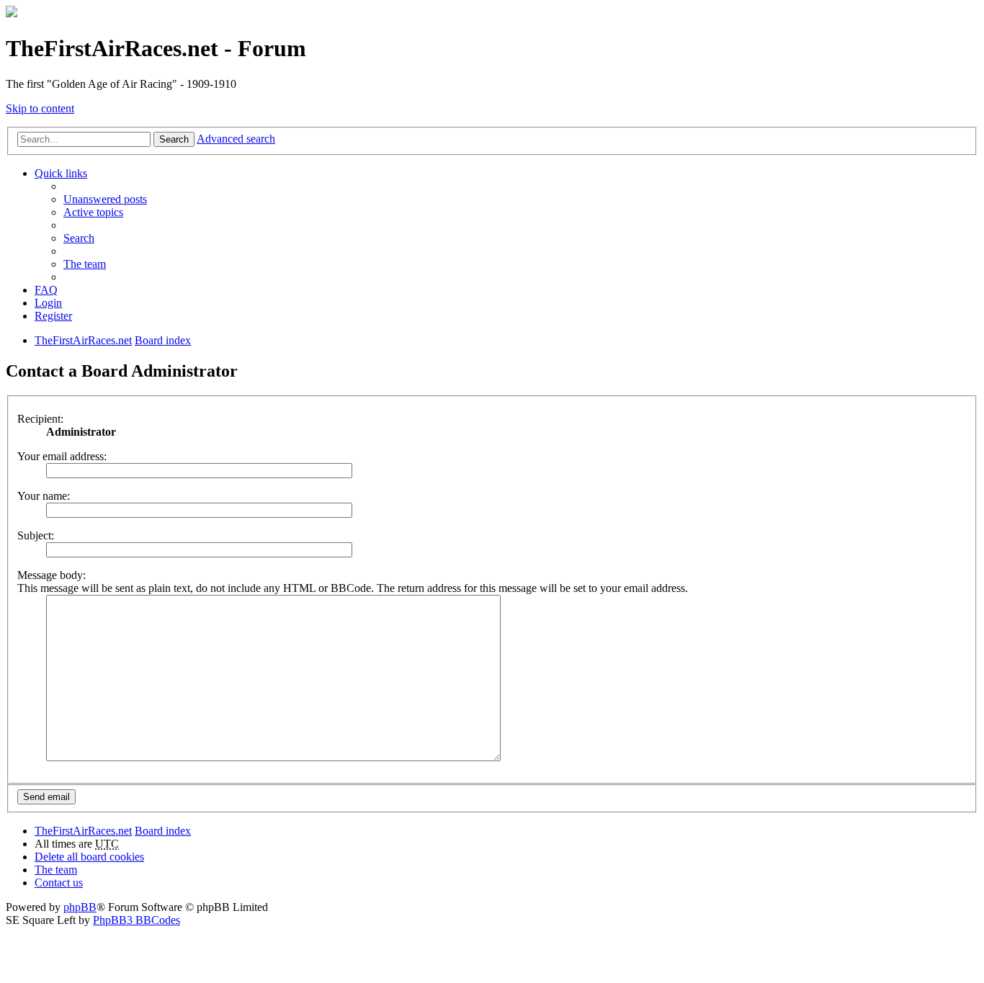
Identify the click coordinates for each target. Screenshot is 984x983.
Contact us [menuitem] (59, 882)
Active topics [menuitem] (93, 212)
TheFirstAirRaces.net (83, 831)
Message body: (51, 575)
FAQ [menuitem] (46, 290)
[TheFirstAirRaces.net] (11, 13)
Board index (163, 831)
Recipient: (40, 419)
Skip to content (40, 108)
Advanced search (236, 139)
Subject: (35, 535)
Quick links (61, 173)
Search (174, 139)
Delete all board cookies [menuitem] (89, 856)
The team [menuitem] (84, 264)
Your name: (43, 496)
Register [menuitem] (53, 316)
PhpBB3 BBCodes (136, 920)
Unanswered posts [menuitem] (105, 199)
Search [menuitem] (78, 238)
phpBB (80, 907)
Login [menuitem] (48, 303)
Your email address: (62, 456)
